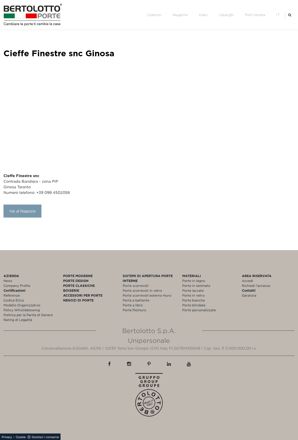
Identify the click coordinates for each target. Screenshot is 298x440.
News (7, 280)
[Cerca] (289, 14)
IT (278, 15)
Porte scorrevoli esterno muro (147, 295)
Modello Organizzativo (21, 305)
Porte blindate (193, 305)
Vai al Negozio (22, 211)
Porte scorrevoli (136, 285)
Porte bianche (193, 300)
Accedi (247, 280)
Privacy (7, 437)
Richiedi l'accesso (256, 285)
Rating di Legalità (17, 319)
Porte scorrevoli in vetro (142, 290)
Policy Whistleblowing (21, 310)
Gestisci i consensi (45, 437)
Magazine (180, 15)
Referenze (11, 295)
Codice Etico (13, 300)
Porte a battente (136, 300)
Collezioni (154, 15)
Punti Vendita (255, 15)
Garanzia (249, 295)
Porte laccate (193, 290)
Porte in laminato (196, 285)
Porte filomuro (134, 310)
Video (203, 15)
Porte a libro (133, 305)
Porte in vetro (193, 295)
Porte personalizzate (199, 310)
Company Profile (16, 285)
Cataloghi (226, 15)
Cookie (21, 437)
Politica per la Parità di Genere (28, 315)
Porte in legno (193, 280)
